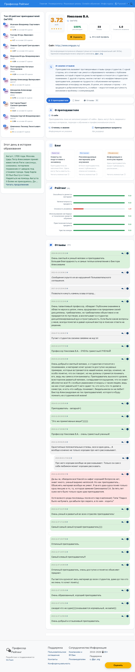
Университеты (55, 3)
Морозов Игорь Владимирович (25, 56)
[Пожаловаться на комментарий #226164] (127, 301)
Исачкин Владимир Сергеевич (25, 24)
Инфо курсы (107, 3)
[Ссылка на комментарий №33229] (122, 522)
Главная (43, 3)
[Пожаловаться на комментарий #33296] (127, 509)
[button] (131, 3)
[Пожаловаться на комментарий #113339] (127, 359)
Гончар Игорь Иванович (21, 35)
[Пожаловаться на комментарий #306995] (127, 253)
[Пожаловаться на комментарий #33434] (127, 474)
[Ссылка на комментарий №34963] (122, 429)
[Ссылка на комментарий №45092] (122, 403)
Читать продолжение (17, 184)
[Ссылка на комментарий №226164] (122, 301)
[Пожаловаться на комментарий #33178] (127, 552)
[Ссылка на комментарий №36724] (122, 416)
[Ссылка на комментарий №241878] (122, 288)
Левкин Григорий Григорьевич (25, 45)
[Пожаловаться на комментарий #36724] (127, 416)
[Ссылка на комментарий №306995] (122, 253)
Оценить (77, 37)
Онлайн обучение (91, 3)
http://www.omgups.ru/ (67, 45)
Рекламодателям (77, 659)
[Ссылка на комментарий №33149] (122, 603)
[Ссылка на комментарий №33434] (122, 474)
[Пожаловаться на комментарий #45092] (127, 403)
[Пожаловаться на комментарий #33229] (127, 522)
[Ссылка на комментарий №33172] (122, 565)
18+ (106, 652)
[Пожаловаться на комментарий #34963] (127, 429)
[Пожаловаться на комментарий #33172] (127, 565)
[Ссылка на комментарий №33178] (122, 552)
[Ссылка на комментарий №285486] (122, 272)
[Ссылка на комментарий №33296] (122, 509)
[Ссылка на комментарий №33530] (122, 442)
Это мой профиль (100, 37)
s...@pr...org (98, 54)
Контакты (52, 659)
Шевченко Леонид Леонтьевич (25, 126)
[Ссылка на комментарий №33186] (122, 539)
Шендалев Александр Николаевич (21, 91)
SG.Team (9, 660)
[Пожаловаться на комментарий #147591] (127, 458)
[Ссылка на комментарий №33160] (122, 590)
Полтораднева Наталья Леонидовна (21, 67)
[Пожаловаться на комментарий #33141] (127, 616)
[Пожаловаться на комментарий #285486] (127, 272)
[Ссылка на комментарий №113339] (122, 359)
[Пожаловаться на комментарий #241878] (127, 288)
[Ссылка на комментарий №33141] (122, 616)
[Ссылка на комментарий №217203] (122, 333)
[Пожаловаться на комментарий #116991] (127, 346)
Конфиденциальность (59, 663)
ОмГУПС (73, 21)
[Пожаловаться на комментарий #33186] (127, 539)
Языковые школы (72, 3)
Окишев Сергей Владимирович (25, 116)
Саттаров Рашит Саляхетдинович (18, 104)
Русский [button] (121, 3)
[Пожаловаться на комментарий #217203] (127, 333)
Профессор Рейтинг (16, 4)
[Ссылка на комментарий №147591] (123, 458)
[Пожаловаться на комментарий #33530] (127, 442)
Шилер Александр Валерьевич (25, 79)
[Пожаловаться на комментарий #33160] (127, 590)
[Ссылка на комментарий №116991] (122, 346)
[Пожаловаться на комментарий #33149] (127, 603)
